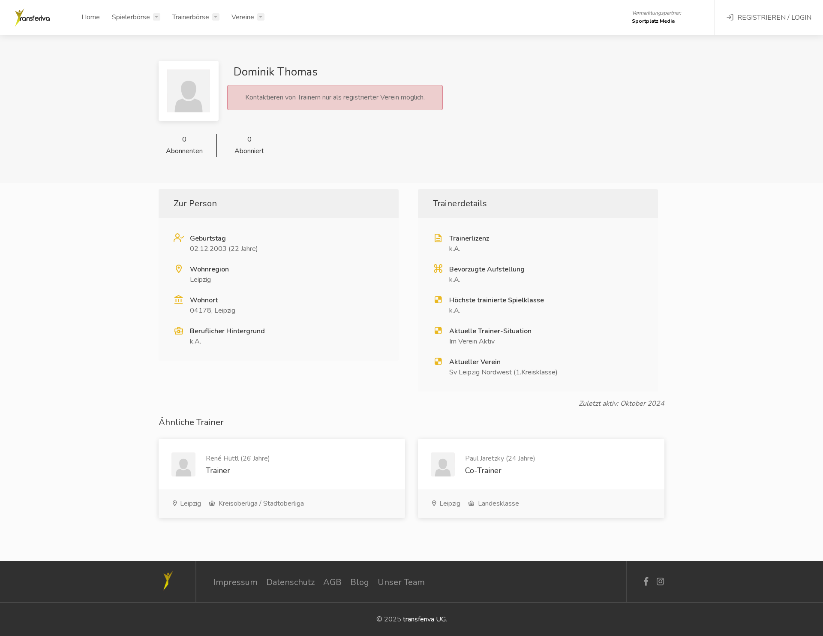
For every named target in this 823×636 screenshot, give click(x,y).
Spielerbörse (131, 17)
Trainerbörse (190, 17)
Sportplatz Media (653, 21)
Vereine (242, 17)
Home (90, 17)
